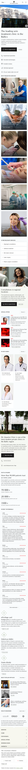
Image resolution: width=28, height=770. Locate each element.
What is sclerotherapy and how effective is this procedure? (18, 702)
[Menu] (25, 2)
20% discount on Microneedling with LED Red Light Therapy (19, 341)
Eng (3, 2)
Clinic (2, 733)
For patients (4, 736)
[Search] (22, 2)
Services (3, 729)
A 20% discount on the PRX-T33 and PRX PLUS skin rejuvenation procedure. (19, 319)
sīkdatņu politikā (19, 768)
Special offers (5, 739)
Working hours (5, 743)
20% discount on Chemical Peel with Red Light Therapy (19, 330)
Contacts (4, 746)
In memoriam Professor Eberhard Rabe (16, 692)
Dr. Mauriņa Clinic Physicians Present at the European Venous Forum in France (18, 683)
